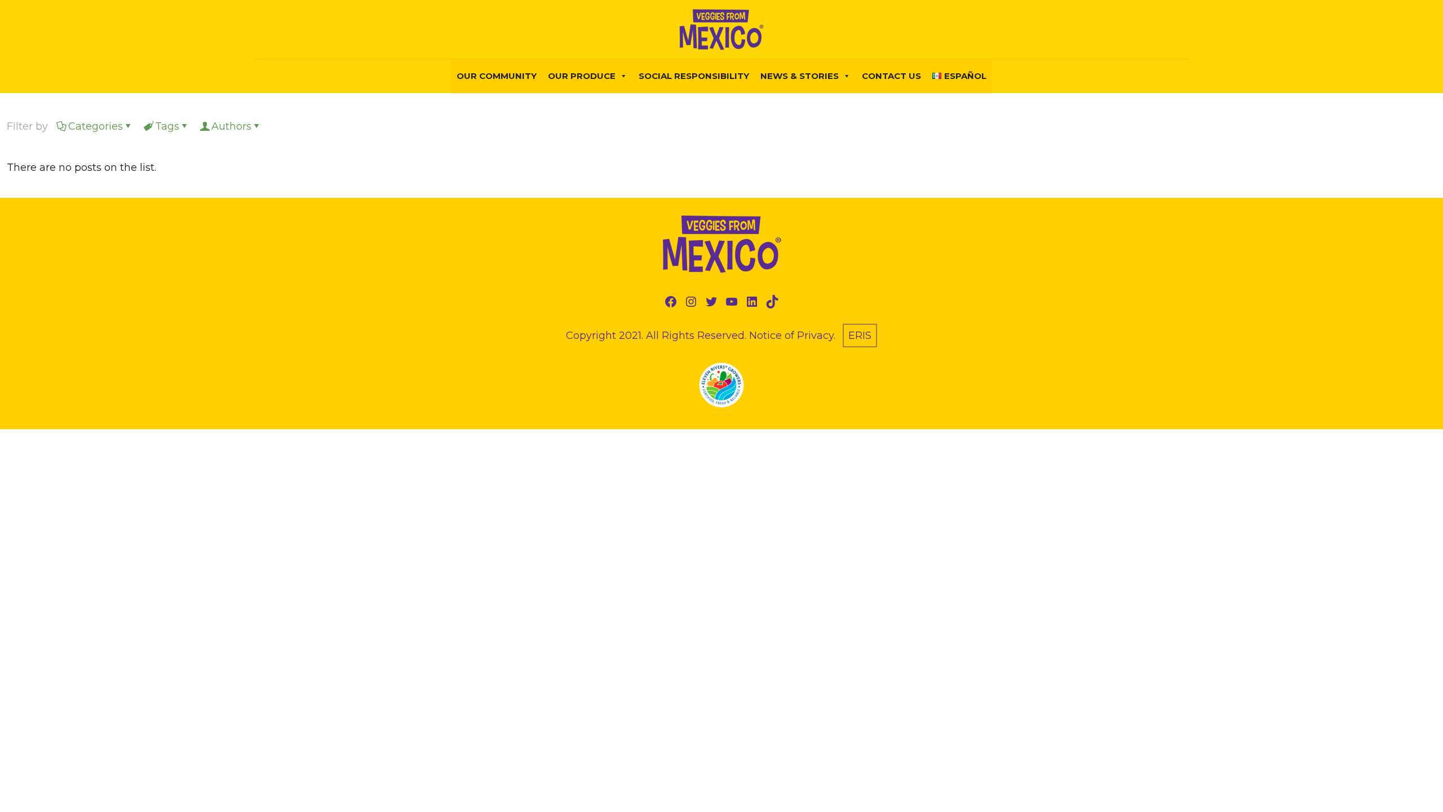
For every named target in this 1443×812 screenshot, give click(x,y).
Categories (95, 126)
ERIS (859, 335)
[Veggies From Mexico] (721, 29)
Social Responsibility (694, 75)
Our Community (497, 75)
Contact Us (891, 75)
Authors (231, 126)
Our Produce (582, 75)
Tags (167, 126)
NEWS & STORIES (799, 75)
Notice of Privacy (791, 335)
